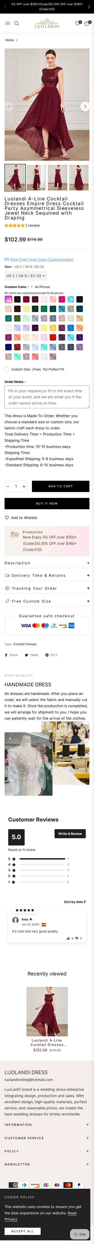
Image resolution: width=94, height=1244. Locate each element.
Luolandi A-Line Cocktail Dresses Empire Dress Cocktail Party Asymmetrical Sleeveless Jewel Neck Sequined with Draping (47, 1042)
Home (9, 40)
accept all (22, 1231)
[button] (89, 7)
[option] (47, 104)
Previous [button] (9, 106)
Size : (24, 267)
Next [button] (85, 106)
